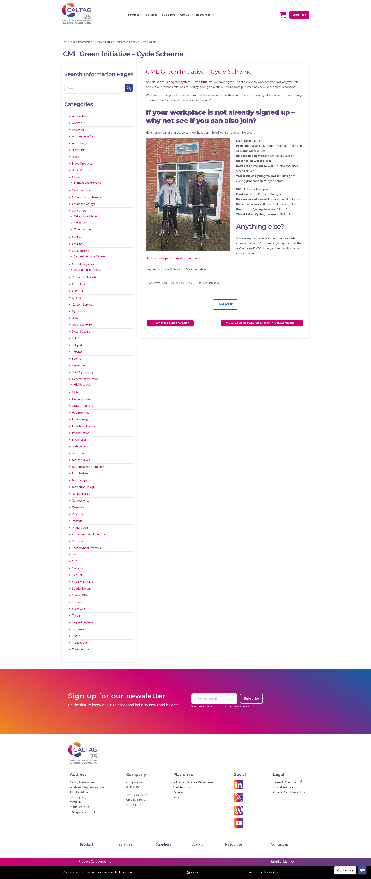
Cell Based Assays (83, 204)
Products (132, 14)
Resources (203, 14)
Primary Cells (80, 527)
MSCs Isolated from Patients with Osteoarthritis (262, 323)
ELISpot (77, 345)
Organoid (78, 507)
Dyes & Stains (81, 331)
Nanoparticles (81, 494)
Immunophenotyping (87, 182)
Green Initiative (104, 42)
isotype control (82, 446)
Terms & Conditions (286, 782)
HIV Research (82, 384)
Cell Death (78, 237)
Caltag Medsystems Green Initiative (188, 82)
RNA (74, 554)
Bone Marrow (81, 170)
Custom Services (83, 304)
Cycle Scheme (171, 269)
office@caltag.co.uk (83, 812)
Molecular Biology (83, 487)
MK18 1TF (76, 802)
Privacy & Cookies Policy (289, 792)
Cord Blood (79, 284)
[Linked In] (238, 782)
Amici (176, 797)
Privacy (195, 873)
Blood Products (82, 163)
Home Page (69, 42)
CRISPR (76, 297)
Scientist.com (182, 787)
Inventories (79, 439)
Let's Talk (299, 14)
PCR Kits (77, 514)
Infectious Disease (84, 426)
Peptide (77, 521)
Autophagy (79, 143)
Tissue (76, 636)
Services (151, 14)
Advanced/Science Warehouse (193, 782)
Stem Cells (81, 223)
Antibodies (79, 116)
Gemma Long (159, 283)
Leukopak (78, 453)
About (184, 14)
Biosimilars (79, 150)
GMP (75, 392)
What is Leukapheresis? (170, 323)
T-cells (76, 615)
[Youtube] (238, 820)
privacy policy (240, 706)
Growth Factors (82, 406)
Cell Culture (79, 210)
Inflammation (80, 433)
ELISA (75, 338)
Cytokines (78, 311)
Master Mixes (81, 460)
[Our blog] (238, 808)
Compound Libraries (85, 277)
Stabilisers (78, 602)
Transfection (82, 229)
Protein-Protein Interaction (89, 534)
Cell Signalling (80, 250)
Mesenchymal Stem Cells (88, 466)
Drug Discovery (82, 325)
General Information (85, 379)
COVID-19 (78, 291)
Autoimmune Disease (86, 136)
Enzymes (78, 352)
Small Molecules (82, 582)
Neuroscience (80, 500)
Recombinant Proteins (86, 548)
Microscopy (80, 480)
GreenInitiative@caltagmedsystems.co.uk (173, 258)
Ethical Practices (284, 787)
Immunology (80, 419)
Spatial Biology (81, 588)
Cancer (76, 177)
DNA (75, 318)
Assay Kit (78, 129)
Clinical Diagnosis (83, 264)
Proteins (77, 541)
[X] (238, 795)
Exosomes (78, 365)
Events (76, 358)
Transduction (80, 642)
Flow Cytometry (82, 372)
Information (85, 42)
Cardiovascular (81, 190)
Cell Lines (78, 244)
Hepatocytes (80, 412)
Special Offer (80, 595)
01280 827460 (79, 807)
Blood (76, 157)
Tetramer (78, 629)
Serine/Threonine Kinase (89, 256)
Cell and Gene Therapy (86, 197)
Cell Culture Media (85, 216)
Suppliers (168, 14)
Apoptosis (79, 123)
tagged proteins (82, 622)
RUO (75, 561)
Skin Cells (78, 575)
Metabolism (80, 473)
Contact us (225, 304)
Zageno (178, 792)
